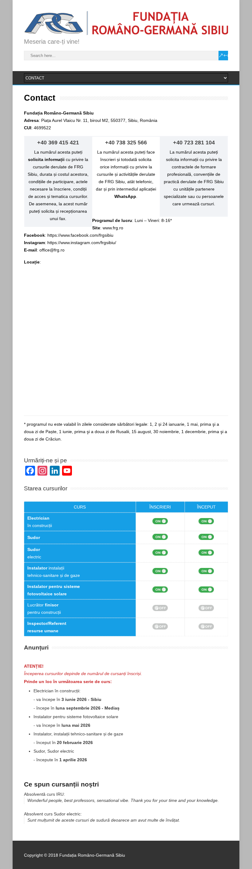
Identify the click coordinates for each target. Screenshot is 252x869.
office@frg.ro (52, 249)
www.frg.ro (113, 227)
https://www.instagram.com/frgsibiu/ (81, 242)
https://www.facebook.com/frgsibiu (80, 235)
